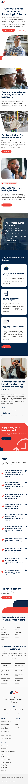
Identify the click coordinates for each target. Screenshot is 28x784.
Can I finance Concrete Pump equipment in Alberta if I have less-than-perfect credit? (11, 550)
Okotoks (17, 637)
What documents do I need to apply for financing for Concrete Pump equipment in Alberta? (12, 517)
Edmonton (17, 627)
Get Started (7, 205)
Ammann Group (19, 665)
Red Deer (3, 629)
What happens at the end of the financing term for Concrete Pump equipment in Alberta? (12, 561)
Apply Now (6, 151)
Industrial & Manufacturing (8, 751)
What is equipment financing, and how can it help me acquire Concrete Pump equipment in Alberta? (12, 473)
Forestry (3, 770)
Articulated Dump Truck (7, 668)
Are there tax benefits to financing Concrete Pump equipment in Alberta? (10, 572)
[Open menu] (25, 1)
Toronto (17, 721)
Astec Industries (19, 678)
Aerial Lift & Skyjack (20, 663)
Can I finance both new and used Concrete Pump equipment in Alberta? (11, 506)
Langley (17, 727)
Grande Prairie (5, 634)
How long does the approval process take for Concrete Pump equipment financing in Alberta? (11, 529)
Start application (8, 30)
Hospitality (4, 765)
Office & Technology (6, 762)
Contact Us (21, 30)
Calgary (3, 627)
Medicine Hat (18, 632)
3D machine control (6, 663)
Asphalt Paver (18, 670)
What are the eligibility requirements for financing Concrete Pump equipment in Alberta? (12, 485)
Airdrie (16, 634)
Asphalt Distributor (19, 668)
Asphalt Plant (4, 674)
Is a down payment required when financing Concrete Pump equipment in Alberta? (11, 540)
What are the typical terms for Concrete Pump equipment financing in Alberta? (12, 496)
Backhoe (17, 683)
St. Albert (3, 632)
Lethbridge (17, 629)
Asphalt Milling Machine (5, 671)
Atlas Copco (4, 680)
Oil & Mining (4, 767)
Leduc (2, 639)
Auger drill (4, 683)
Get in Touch (7, 597)
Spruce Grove (4, 637)
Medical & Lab (5, 756)
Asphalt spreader (5, 678)
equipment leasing (19, 238)
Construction (4, 748)
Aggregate (4, 665)
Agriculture (4, 754)
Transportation (5, 745)
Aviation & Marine (6, 759)
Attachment (18, 680)
